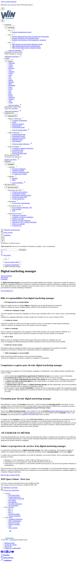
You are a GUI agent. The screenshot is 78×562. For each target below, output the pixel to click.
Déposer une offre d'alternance (21, 220)
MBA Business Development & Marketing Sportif (27, 44)
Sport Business (16, 141)
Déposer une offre (17, 152)
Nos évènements (13, 505)
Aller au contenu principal (8, 1)
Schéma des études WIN (19, 197)
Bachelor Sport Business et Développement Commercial (29, 40)
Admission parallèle (18, 170)
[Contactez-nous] (2, 252)
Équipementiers (16, 125)
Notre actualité (16, 209)
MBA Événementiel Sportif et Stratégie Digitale (26, 48)
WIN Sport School (14, 495)
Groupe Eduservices (18, 199)
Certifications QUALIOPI (16, 498)
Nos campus (12, 500)
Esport (14, 122)
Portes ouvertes (8, 232)
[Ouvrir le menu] (3, 20)
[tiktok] (10, 552)
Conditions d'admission (15, 519)
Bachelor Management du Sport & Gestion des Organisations (30, 36)
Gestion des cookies (11, 545)
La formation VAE (17, 150)
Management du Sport (18, 138)
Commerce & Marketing (19, 120)
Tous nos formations (14, 516)
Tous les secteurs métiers (12, 262)
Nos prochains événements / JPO (22, 207)
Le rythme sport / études (19, 174)
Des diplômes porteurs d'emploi (21, 195)
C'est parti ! (23, 250)
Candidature (7, 235)
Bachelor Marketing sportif (32, 413)
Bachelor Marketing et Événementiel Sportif (25, 38)
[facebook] (2, 552)
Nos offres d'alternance (15, 504)
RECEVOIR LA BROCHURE (10, 475)
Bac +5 (10, 512)
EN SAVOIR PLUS (7, 291)
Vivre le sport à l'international (21, 203)
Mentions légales (10, 543)
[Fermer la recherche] (3, 240)
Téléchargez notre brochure (11, 230)
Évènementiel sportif (18, 127)
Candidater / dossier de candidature (22, 217)
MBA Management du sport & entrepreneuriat (26, 46)
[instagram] (4, 552)
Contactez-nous (16, 225)
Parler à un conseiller (18, 224)
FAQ (13, 211)
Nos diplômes (12, 502)
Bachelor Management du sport (59, 411)
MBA (14, 180)
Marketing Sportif (17, 139)
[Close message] (3, 8)
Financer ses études (14, 524)
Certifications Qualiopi (19, 193)
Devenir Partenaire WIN (19, 153)
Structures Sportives (18, 124)
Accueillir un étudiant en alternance (22, 148)
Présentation (4, 277)
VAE (9, 526)
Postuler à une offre (18, 219)
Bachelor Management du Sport (21, 32)
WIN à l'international (14, 521)
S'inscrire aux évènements (11, 490)
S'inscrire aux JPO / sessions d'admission (24, 222)
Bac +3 (10, 510)
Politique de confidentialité (13, 548)
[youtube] (12, 552)
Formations (4, 279)
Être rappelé (7, 255)
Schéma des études (14, 514)
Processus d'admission (18, 169)
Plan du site (8, 546)
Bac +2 (10, 509)
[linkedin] (7, 552)
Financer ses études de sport (20, 172)
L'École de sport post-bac (19, 192)
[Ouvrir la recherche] (3, 237)
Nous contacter (12, 528)
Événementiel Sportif (18, 136)
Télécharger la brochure (19, 215)
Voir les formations (6, 276)
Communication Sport (18, 134)
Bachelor (15, 178)
